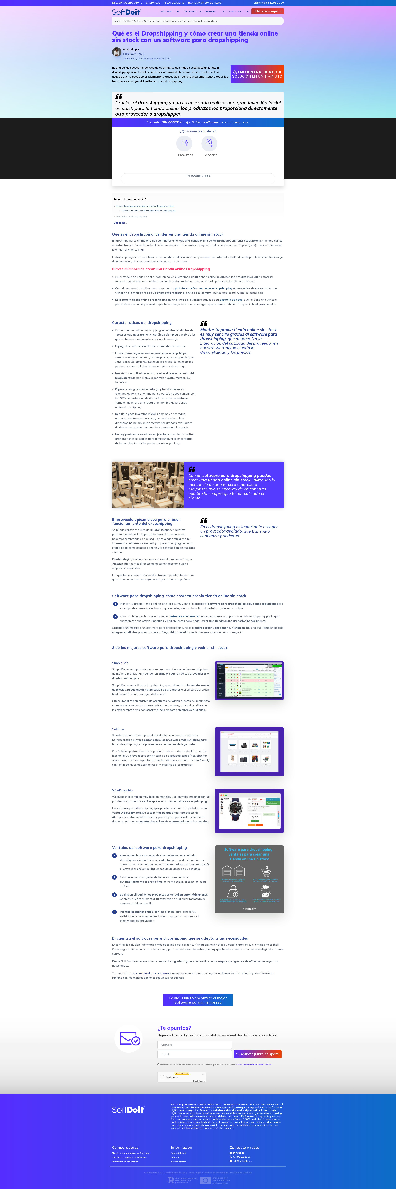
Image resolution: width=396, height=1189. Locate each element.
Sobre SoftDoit (178, 1153)
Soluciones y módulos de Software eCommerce (136, 20)
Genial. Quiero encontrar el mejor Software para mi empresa (198, 1000)
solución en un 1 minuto (257, 74)
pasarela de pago (231, 299)
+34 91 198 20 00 (241, 1156)
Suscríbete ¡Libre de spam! (257, 1054)
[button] (169, 11)
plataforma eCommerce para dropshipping (203, 288)
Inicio (116, 20)
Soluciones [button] (166, 11)
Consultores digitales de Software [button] (129, 1157)
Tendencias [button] (190, 11)
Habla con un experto (268, 11)
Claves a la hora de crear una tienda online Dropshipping (148, 210)
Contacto (175, 1157)
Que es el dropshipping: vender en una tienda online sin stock (145, 206)
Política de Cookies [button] (241, 1172)
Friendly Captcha (199, 1081)
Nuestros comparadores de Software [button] (131, 1153)
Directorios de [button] (125, 1161)
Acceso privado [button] (178, 1161)
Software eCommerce (126, 20)
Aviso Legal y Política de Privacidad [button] (253, 1064)
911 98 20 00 (276, 2)
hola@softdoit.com (242, 1161)
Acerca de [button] (235, 11)
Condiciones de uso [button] (175, 1172)
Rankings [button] (211, 11)
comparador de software (153, 973)
